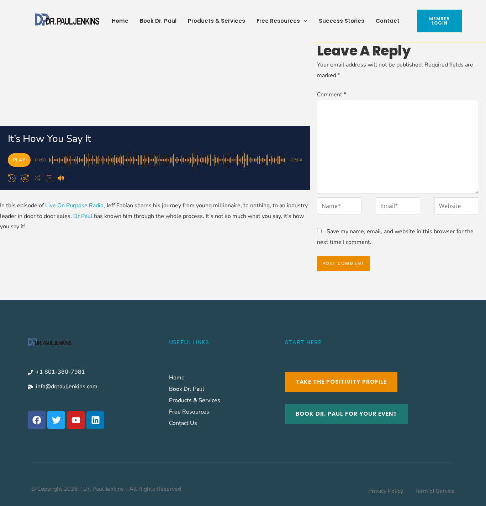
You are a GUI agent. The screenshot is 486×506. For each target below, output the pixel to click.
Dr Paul (83, 216)
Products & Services (216, 21)
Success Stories (341, 21)
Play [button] (19, 160)
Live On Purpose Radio (74, 205)
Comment (331, 94)
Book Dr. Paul (158, 21)
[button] (12, 178)
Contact (388, 21)
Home (120, 21)
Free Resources (278, 21)
